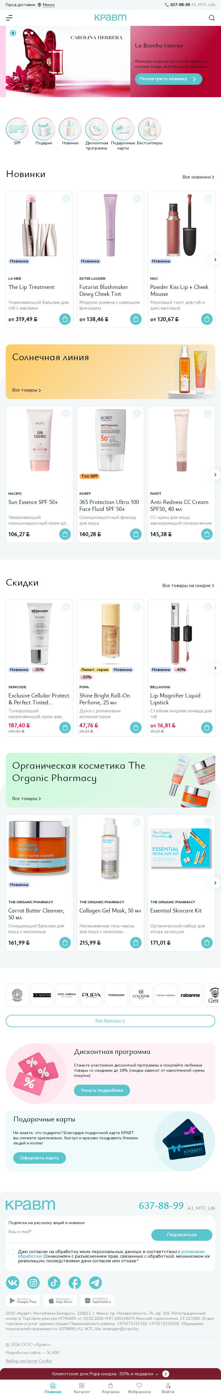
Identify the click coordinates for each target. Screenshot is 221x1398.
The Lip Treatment (31, 287)
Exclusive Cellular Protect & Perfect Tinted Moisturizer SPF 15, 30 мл (39, 699)
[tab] (6, 33)
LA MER (14, 279)
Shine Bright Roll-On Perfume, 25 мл (104, 699)
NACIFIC (15, 494)
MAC (154, 279)
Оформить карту (39, 1158)
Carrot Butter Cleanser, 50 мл (36, 914)
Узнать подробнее (102, 1090)
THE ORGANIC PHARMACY (30, 902)
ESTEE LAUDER (92, 279)
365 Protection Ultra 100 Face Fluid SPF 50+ (109, 505)
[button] (17, 134)
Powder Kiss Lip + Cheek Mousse (179, 290)
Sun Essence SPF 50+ (33, 502)
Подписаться (182, 1235)
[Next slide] (215, 259)
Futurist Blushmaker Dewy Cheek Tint (103, 290)
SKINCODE (17, 687)
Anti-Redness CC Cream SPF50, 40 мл (179, 505)
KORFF (85, 494)
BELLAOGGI (160, 687)
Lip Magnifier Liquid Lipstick (175, 699)
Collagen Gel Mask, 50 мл (110, 910)
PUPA (84, 687)
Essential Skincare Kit (176, 910)
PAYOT (155, 494)
